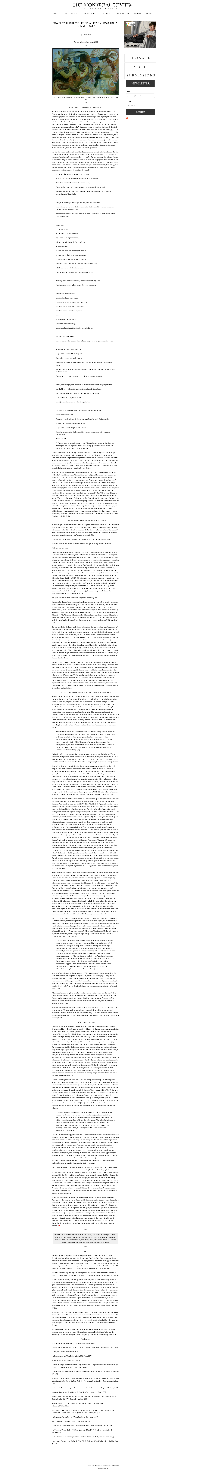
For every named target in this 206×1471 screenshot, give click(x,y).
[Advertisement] (103, 1457)
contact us (105, 1468)
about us (100, 1468)
